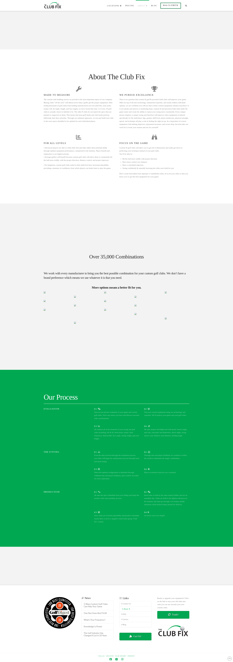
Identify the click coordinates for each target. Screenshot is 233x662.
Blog (124, 625)
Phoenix (131, 656)
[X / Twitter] (116, 659)
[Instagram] (122, 659)
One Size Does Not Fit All (95, 613)
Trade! (175, 614)
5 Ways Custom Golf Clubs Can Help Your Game (96, 605)
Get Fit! (137, 636)
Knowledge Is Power (93, 627)
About (125, 609)
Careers (125, 619)
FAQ (124, 614)
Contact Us (127, 604)
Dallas (102, 656)
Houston (110, 656)
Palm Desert (120, 656)
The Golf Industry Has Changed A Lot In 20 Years (95, 634)
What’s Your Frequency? (94, 620)
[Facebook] (111, 659)
